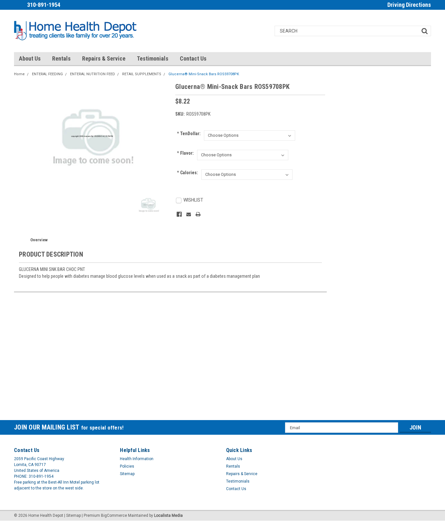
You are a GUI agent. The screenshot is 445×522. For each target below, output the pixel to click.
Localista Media (168, 515)
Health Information (136, 459)
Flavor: (185, 153)
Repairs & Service (103, 58)
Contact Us (193, 58)
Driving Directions (409, 4)
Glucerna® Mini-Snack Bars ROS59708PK (203, 74)
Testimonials (152, 58)
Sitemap (127, 474)
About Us (30, 58)
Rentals (61, 58)
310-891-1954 (43, 4)
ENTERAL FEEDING (47, 74)
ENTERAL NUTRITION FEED (92, 74)
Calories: (187, 172)
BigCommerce (114, 515)
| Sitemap (72, 515)
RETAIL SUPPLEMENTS (141, 74)
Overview (39, 239)
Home (19, 74)
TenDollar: (189, 133)
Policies (127, 466)
